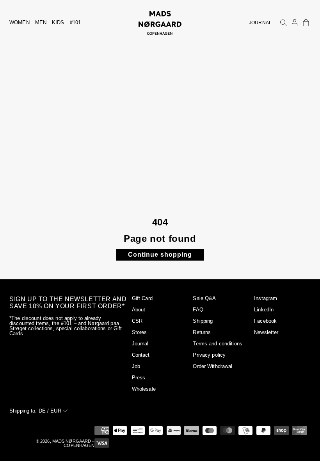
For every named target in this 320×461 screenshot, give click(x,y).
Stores (139, 332)
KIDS (58, 22)
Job (136, 366)
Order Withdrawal (212, 366)
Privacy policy (209, 355)
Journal (140, 344)
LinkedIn (264, 310)
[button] (306, 22)
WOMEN (19, 22)
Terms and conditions (217, 344)
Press (139, 378)
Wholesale (144, 389)
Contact (141, 355)
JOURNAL (260, 22)
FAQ (198, 310)
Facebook (265, 321)
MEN (40, 22)
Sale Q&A (204, 298)
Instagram (265, 298)
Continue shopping (160, 254)
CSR (137, 321)
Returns (202, 332)
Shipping (203, 321)
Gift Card (142, 298)
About (139, 310)
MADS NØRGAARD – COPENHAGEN (73, 443)
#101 (75, 22)
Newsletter (266, 332)
